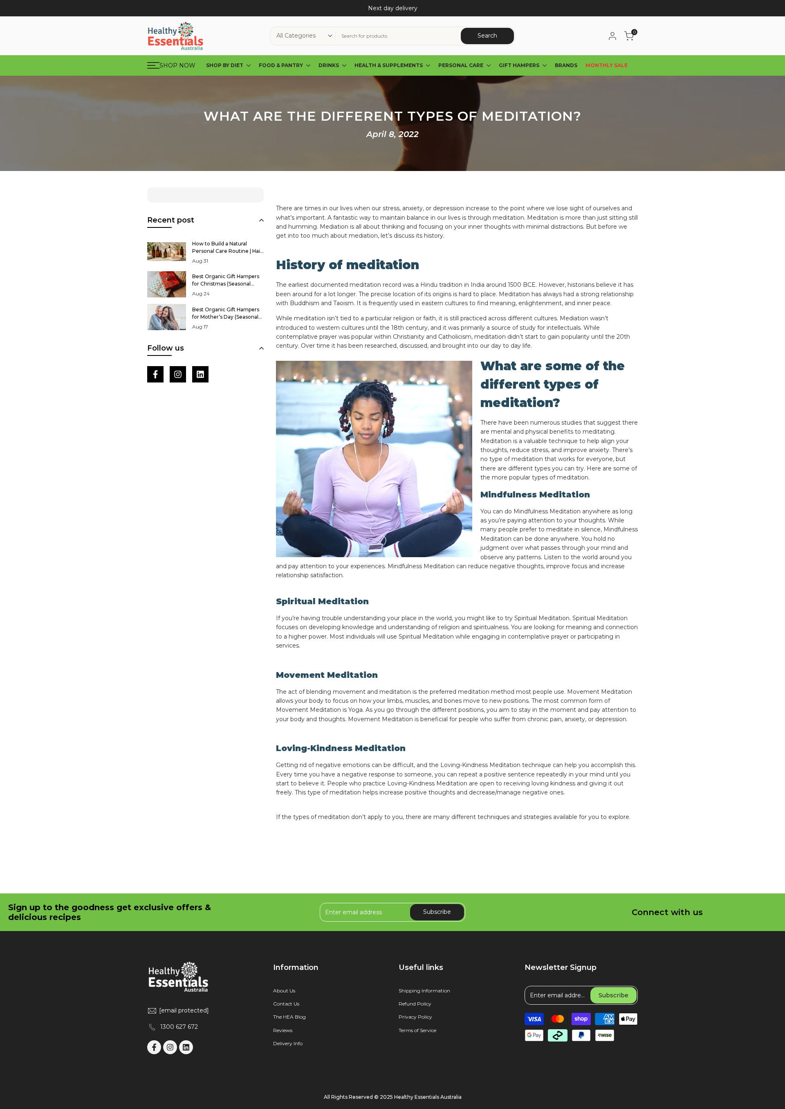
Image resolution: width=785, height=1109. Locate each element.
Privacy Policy (415, 1017)
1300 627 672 (179, 1026)
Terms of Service (417, 1030)
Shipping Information (424, 991)
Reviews (282, 1030)
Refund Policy (415, 1004)
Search (487, 35)
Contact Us (286, 1004)
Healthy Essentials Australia (428, 1097)
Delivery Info (288, 1043)
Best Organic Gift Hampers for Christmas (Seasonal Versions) (225, 283)
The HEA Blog (289, 1017)
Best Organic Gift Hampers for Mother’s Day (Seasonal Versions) (225, 316)
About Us (284, 991)
